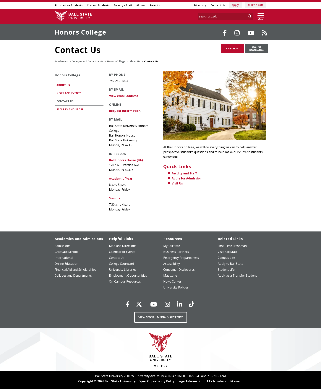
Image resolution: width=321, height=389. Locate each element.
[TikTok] (191, 304)
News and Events (68, 93)
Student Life (226, 270)
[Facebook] (225, 33)
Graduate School (66, 252)
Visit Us (177, 183)
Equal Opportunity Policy (157, 381)
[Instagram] (237, 33)
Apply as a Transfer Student (237, 275)
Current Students (98, 5)
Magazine (170, 275)
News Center (172, 281)
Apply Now (232, 48)
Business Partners (176, 252)
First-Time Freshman (232, 246)
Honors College (80, 32)
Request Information (256, 48)
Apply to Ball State (230, 264)
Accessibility (171, 264)
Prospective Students (69, 5)
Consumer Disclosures (179, 270)
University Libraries (122, 270)
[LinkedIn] (179, 304)
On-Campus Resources (125, 281)
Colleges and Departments (87, 61)
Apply (235, 5)
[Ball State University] (160, 350)
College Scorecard (121, 264)
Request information (124, 111)
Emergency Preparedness (181, 258)
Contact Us (217, 5)
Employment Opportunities (128, 275)
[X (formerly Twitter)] (139, 304)
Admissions (62, 246)
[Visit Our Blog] (264, 33)
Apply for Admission (187, 178)
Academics (61, 61)
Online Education (66, 264)
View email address (123, 96)
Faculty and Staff (184, 173)
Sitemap (235, 381)
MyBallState (171, 246)
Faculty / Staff (123, 5)
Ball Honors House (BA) (126, 160)
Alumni (140, 5)
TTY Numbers (216, 381)
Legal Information (190, 381)
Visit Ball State (228, 252)
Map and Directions (122, 246)
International (64, 258)
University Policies (176, 287)
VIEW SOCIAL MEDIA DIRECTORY (160, 317)
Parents (155, 5)
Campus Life (226, 258)
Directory (200, 5)
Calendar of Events (122, 252)
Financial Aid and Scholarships (75, 270)
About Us (134, 61)
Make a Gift (255, 5)
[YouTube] (250, 33)
